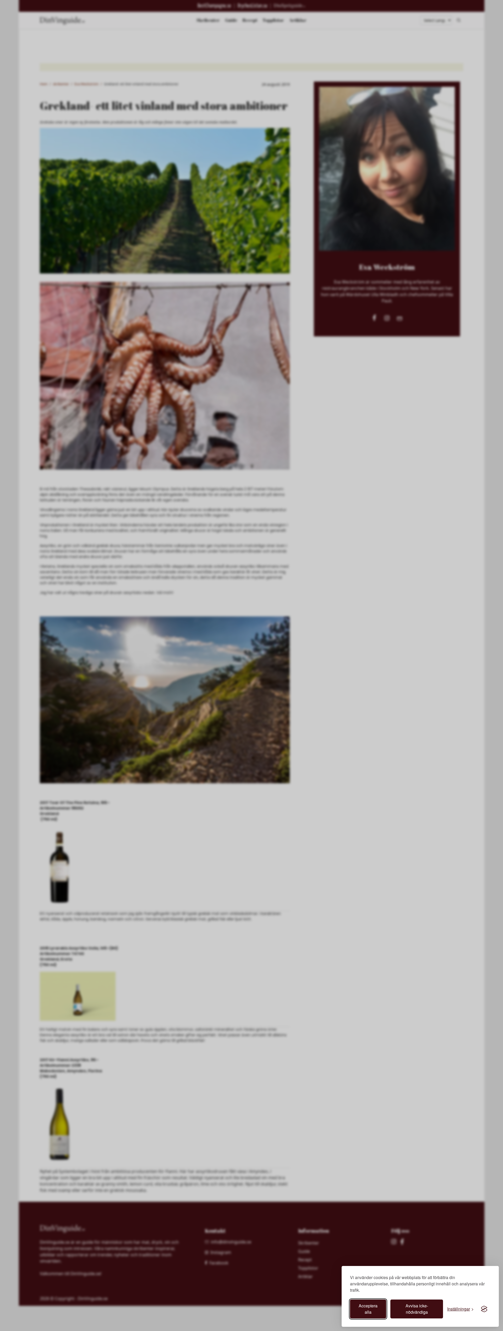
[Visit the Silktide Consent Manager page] (484, 1309)
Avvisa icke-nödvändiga (417, 1309)
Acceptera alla (368, 1309)
